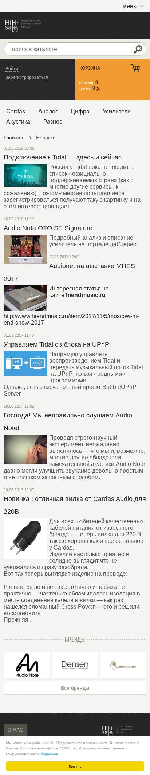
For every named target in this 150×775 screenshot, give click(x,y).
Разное (53, 122)
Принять (75, 766)
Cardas (15, 111)
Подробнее (49, 753)
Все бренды (75, 688)
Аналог (48, 111)
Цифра (80, 111)
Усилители (117, 111)
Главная (13, 137)
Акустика (18, 122)
